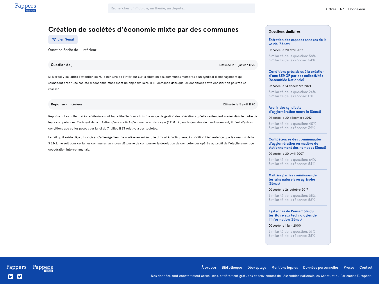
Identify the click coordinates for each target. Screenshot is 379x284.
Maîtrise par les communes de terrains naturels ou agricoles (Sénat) (293, 179)
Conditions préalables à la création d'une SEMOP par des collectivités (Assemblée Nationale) (296, 75)
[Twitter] (20, 276)
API (342, 9)
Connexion (356, 9)
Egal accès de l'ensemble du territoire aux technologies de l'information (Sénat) (293, 215)
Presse (349, 267)
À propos (209, 267)
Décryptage (256, 267)
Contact (365, 267)
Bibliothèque (232, 267)
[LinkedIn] (11, 276)
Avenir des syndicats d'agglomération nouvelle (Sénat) (295, 109)
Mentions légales (285, 267)
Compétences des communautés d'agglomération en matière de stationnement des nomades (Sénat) (297, 143)
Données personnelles (320, 267)
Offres (331, 9)
